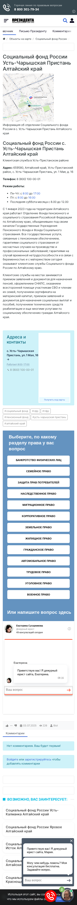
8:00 (25, 193)
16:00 (31, 197)
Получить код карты (54, 399)
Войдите (12, 759)
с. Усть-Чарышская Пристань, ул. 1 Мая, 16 (22, 353)
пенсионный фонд (17, 417)
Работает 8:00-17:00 (18, 364)
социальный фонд (17, 410)
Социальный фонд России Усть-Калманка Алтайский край (32, 812)
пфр (46, 410)
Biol (55, 725)
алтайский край (15, 423)
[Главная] (4, 38)
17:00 (36, 193)
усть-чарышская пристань (50, 417)
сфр (36, 410)
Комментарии (15, 733)
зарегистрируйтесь (38, 759)
